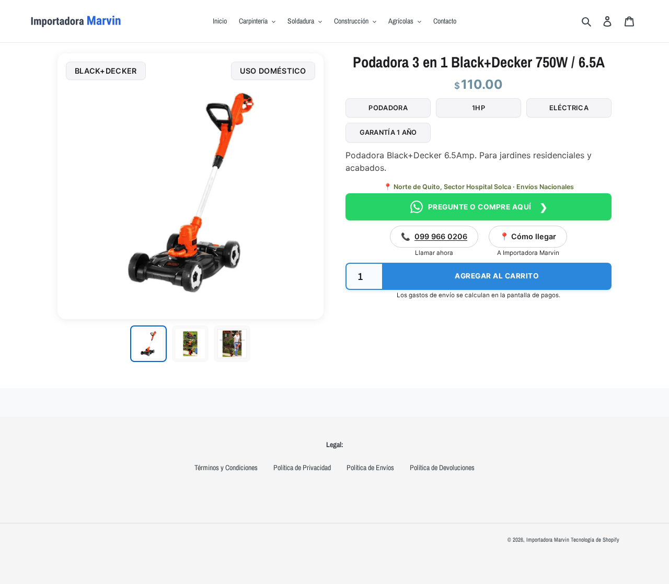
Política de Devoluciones (442, 467)
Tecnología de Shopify (595, 539)
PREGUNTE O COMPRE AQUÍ (487, 207)
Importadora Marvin (547, 539)
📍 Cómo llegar (528, 236)
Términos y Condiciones (226, 467)
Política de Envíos (370, 467)
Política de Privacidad (302, 467)
